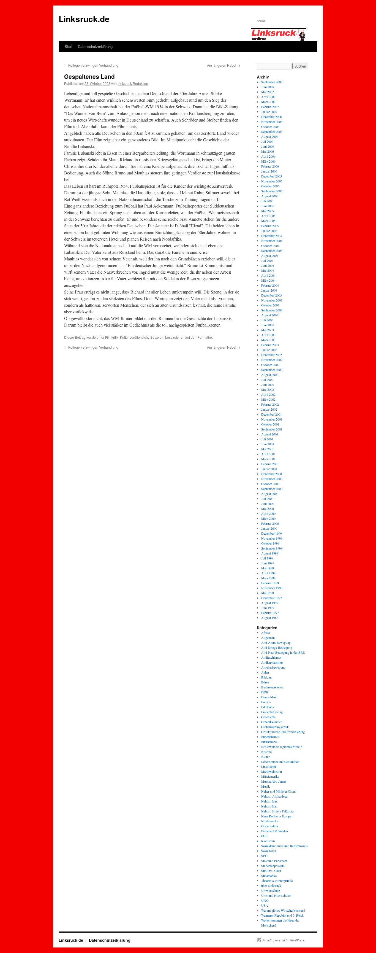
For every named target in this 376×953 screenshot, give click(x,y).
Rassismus (268, 841)
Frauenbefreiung (272, 712)
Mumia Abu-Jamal (273, 781)
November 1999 (271, 538)
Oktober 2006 (270, 126)
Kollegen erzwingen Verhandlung (91, 65)
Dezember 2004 (271, 235)
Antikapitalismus (272, 662)
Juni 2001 (267, 444)
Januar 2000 (269, 528)
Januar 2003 (269, 350)
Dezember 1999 (271, 533)
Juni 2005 (267, 206)
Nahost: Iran (269, 806)
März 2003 (268, 340)
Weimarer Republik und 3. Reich (282, 915)
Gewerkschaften (271, 722)
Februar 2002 (270, 404)
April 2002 (268, 394)
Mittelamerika (270, 776)
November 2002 (271, 359)
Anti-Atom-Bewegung (276, 642)
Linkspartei (268, 766)
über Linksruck (271, 885)
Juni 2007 (267, 87)
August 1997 (269, 603)
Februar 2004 (270, 285)
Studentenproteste (272, 865)
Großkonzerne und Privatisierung (283, 731)
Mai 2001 (267, 449)
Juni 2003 (267, 325)
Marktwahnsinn (271, 771)
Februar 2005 (270, 226)
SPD (264, 856)
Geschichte (268, 717)
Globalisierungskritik (275, 727)
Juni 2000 (267, 503)
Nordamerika (269, 821)
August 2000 (269, 493)
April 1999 (268, 573)
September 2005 (271, 191)
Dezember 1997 (271, 598)
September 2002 (271, 369)
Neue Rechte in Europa (276, 816)
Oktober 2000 (270, 483)
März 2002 (268, 399)
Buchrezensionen (272, 687)
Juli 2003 (267, 320)
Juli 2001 (267, 439)
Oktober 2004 (270, 245)
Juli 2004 (267, 260)
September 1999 (271, 548)
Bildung (266, 677)
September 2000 (271, 488)
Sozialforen (268, 851)
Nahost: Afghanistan (274, 796)
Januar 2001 (269, 469)
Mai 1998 (267, 593)
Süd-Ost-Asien (271, 870)
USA (264, 905)
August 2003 (269, 315)
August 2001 (269, 434)
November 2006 (271, 121)
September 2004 (271, 250)
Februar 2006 (270, 166)
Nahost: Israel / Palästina (277, 811)
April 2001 (268, 454)
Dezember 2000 (271, 474)
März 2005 (268, 221)
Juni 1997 (267, 607)
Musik (265, 786)
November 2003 (271, 300)
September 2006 (271, 131)
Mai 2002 (267, 389)
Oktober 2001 (270, 424)
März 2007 (268, 101)
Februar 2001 (270, 464)
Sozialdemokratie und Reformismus (284, 846)
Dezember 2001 (271, 414)
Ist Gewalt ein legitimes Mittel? (281, 746)
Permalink (204, 337)
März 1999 (268, 578)
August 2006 (269, 136)
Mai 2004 (267, 270)
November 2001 (271, 419)
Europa (266, 702)
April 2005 (268, 216)
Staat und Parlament (274, 860)
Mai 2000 (267, 508)
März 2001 (268, 459)
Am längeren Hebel (223, 65)
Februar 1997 (270, 612)
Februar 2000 (270, 523)
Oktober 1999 (270, 543)
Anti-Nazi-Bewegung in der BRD (283, 652)
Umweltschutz (270, 890)
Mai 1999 (267, 568)
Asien (265, 672)
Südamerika (269, 875)
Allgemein (268, 637)
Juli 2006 (267, 141)
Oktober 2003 (270, 305)
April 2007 (268, 97)
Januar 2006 (269, 171)
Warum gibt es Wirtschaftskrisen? (283, 910)
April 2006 (268, 156)
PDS (264, 836)
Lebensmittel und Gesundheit (280, 761)
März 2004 (268, 280)
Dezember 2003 (271, 295)
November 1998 (271, 588)
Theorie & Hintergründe (277, 880)
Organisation (269, 826)
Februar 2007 (270, 106)
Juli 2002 (267, 379)
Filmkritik (111, 337)
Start (68, 46)
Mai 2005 (267, 211)
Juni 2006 (267, 146)
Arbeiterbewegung (273, 667)
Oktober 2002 (270, 364)
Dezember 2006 (271, 116)
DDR (264, 692)
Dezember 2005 (271, 176)
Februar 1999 (270, 583)
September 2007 (271, 82)
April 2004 (268, 275)
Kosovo (266, 751)
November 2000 (271, 478)
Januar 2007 (269, 111)
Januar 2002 (269, 409)
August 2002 (269, 374)
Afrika (265, 632)
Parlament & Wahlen (274, 831)
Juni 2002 (267, 384)
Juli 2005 (267, 201)
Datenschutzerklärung (95, 46)
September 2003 (271, 310)
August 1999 (269, 553)
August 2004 (269, 255)
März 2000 (268, 518)
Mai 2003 (267, 330)
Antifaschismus (271, 657)
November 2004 (271, 240)
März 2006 (268, 161)
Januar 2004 (269, 290)
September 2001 (271, 429)
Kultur (124, 337)
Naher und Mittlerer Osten (278, 791)
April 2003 (268, 335)
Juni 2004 (267, 265)
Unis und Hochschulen (276, 895)
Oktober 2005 (270, 186)
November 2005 (271, 181)
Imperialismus (270, 736)
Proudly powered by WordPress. (283, 940)
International (269, 741)
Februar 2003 (270, 345)
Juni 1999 (267, 563)
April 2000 (268, 513)
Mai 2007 (267, 92)
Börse (265, 682)
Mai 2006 (267, 151)
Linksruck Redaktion (133, 83)
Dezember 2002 (271, 354)
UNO (265, 900)
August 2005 (269, 196)
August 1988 (269, 617)
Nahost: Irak (269, 801)
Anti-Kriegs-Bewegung (276, 647)
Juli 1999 (267, 558)
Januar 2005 (269, 230)
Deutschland (269, 697)
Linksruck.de (84, 19)
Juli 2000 (267, 498)
